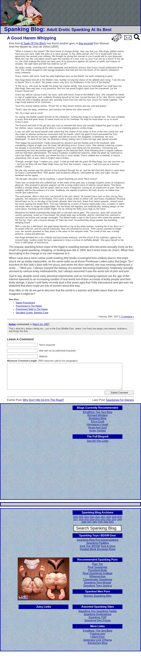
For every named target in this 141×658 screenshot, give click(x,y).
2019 (114, 517)
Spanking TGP (98, 617)
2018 (119, 517)
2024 (86, 517)
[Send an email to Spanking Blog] (129, 39)
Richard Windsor (97, 415)
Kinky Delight (97, 430)
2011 (108, 519)
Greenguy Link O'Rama (97, 639)
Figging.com (97, 633)
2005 (100, 522)
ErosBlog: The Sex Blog (97, 412)
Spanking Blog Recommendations (97, 539)
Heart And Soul (97, 427)
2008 (83, 522)
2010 (114, 519)
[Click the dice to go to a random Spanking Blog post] (117, 41)
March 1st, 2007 (41, 324)
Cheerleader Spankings (97, 579)
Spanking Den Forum (97, 620)
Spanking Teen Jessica (97, 585)
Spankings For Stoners (120, 400)
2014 (92, 519)
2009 (119, 519)
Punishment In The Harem (29, 306)
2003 (111, 522)
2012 (103, 519)
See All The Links (97, 440)
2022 (97, 517)
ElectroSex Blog (97, 643)
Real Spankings (97, 567)
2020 (108, 517)
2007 (89, 522)
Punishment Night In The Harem (32, 309)
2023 (92, 517)
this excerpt (86, 43)
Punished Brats (97, 570)
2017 (75, 519)
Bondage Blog (97, 418)
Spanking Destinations (97, 614)
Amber (12, 324)
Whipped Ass (97, 576)
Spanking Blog (23, 29)
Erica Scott (97, 421)
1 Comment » (127, 316)
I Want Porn (97, 636)
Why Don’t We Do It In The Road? (43, 400)
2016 (81, 519)
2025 (81, 517)
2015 (86, 519)
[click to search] (137, 40)
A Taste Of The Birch (33, 43)
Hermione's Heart (97, 424)
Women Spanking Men (97, 595)
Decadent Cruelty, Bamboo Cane (32, 312)
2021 (103, 517)
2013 (97, 519)
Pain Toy (97, 564)
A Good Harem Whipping (31, 38)
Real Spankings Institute (97, 573)
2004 (105, 522)
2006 (94, 522)
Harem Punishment (25, 302)
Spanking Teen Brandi (97, 582)
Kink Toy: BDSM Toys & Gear (97, 546)
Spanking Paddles (97, 543)
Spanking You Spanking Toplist (97, 611)
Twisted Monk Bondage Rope (97, 549)
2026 (75, 517)
